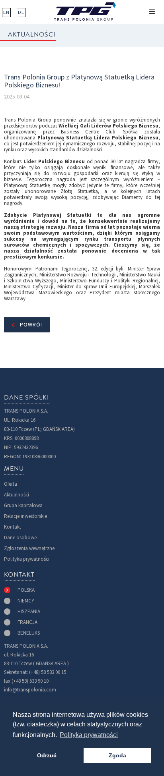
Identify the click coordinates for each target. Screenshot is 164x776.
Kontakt (12, 526)
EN (6, 12)
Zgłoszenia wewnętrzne (29, 548)
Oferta (10, 484)
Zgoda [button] (117, 755)
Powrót (32, 324)
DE (21, 12)
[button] (152, 12)
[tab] (19, 590)
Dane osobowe (20, 537)
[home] (85, 11)
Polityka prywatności (26, 559)
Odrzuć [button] (47, 755)
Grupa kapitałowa (23, 505)
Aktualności (16, 494)
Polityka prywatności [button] (89, 735)
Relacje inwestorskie (25, 516)
